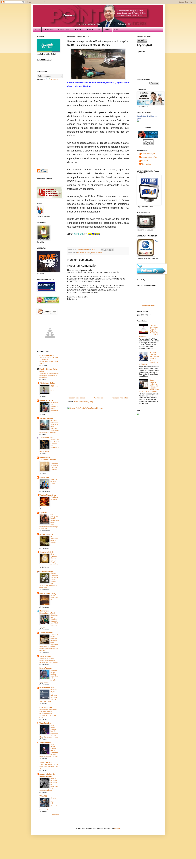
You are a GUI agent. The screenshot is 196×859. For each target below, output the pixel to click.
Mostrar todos (55, 814)
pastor (93, 253)
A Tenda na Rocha (46, 418)
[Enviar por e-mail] (102, 249)
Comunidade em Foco (149, 157)
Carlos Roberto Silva (143, 116)
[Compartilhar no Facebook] (110, 249)
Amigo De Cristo (45, 762)
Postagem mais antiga (120, 398)
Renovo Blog (44, 477)
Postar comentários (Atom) (83, 402)
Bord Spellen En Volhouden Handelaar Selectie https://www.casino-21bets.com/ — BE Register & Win (48, 713)
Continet (78, 234)
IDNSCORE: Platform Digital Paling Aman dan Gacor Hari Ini (48, 766)
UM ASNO (43, 796)
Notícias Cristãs (64, 29)
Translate (54, 79)
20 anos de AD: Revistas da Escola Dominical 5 (54, 406)
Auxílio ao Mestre (46, 438)
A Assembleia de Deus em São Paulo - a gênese (54, 465)
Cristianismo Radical (47, 383)
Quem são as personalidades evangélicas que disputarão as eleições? (49, 375)
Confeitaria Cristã (46, 552)
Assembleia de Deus (83, 253)
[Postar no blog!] (105, 249)
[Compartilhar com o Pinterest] (112, 249)
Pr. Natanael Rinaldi (46, 355)
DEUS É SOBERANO (54, 597)
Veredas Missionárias (47, 495)
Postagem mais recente (76, 398)
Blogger (117, 829)
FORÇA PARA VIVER (47, 593)
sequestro (99, 253)
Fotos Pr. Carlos (94, 29)
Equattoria (43, 513)
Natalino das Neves (46, 688)
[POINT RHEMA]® (46, 572)
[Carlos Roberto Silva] (138, 121)
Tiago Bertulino (45, 723)
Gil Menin (144, 161)
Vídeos (107, 29)
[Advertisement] (98, 377)
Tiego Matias (146, 164)
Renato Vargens (45, 668)
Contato (117, 29)
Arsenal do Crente (46, 633)
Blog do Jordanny (46, 534)
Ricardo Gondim (45, 707)
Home (37, 29)
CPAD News (49, 29)
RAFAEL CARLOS (46, 401)
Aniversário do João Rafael (54, 481)
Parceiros (79, 29)
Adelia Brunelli (45, 656)
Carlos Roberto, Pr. (148, 154)
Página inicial (98, 398)
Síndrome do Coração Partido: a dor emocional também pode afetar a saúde (48, 660)
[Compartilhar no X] (107, 249)
